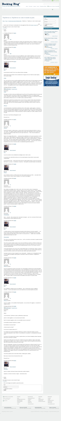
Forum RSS (57, 6)
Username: (5, 386)
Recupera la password (42, 401)
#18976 (15, 87)
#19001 (15, 360)
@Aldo (5, 78)
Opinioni (36, 9)
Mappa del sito (50, 402)
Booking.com (30, 402)
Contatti (49, 399)
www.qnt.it (42, 411)
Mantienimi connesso (8, 388)
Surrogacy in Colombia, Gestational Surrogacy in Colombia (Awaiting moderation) (50, 45)
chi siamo (30, 6)
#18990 (15, 164)
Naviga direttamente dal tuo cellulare (40, 408)
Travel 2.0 (41, 9)
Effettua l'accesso (41, 399)
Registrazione (46, 26)
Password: (5, 387)
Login (46, 25)
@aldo (5, 91)
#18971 (15, 47)
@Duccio (5, 105)
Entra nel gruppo (51, 408)
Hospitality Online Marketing (11, 9)
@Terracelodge (6, 214)
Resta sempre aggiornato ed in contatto (25, 408)
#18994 (15, 257)
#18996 (15, 292)
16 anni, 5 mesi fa (34, 25)
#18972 (15, 33)
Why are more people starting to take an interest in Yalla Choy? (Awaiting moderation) (50, 32)
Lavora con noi (50, 401)
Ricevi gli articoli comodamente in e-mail (10, 408)
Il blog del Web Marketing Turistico (54, 411)
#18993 (15, 206)
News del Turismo (21, 9)
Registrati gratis (41, 400)
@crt (4, 70)
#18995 (15, 277)
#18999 (15, 306)
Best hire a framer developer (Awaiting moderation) (50, 39)
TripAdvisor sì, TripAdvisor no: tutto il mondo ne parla (18, 18)
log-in (38, 6)
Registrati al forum (43, 6)
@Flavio (5, 172)
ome (3, 9)
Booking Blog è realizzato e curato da (7, 411)
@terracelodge (6, 237)
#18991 (15, 178)
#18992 (15, 220)
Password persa (51, 26)
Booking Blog (46, 411)
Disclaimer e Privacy (51, 400)
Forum (50, 9)
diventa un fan (57, 408)
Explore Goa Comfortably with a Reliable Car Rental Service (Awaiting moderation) (50, 51)
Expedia (29, 400)
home (27, 6)
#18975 (15, 61)
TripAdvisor (29, 399)
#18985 (15, 144)
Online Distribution (29, 9)
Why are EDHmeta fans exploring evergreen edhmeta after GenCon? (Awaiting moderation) (50, 58)
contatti (34, 6)
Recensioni (29, 401)
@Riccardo (6, 369)
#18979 (15, 119)
